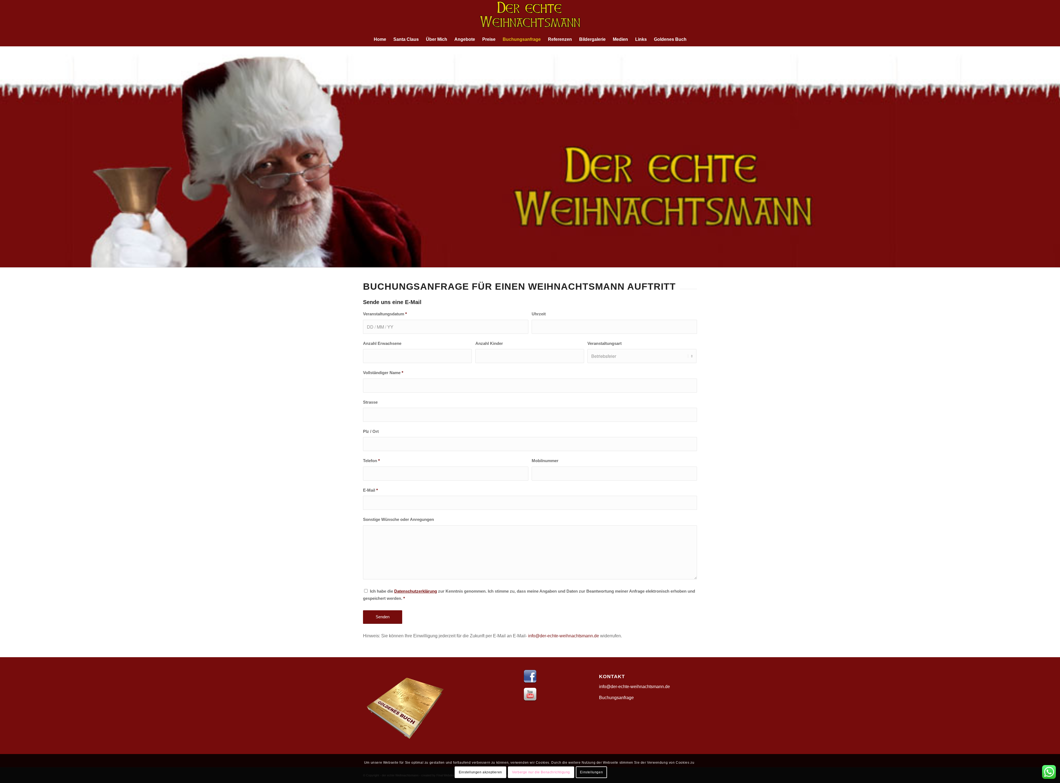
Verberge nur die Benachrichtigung (541, 772)
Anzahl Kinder (489, 343)
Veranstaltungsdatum (385, 314)
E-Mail (370, 490)
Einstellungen (591, 772)
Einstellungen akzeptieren (480, 772)
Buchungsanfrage (616, 697)
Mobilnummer (545, 461)
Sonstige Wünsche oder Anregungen (398, 519)
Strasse (370, 402)
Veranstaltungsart (604, 343)
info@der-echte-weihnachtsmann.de (563, 635)
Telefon (371, 461)
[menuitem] (380, 39)
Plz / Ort (371, 431)
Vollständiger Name (383, 373)
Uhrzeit (539, 314)
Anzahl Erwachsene (382, 343)
